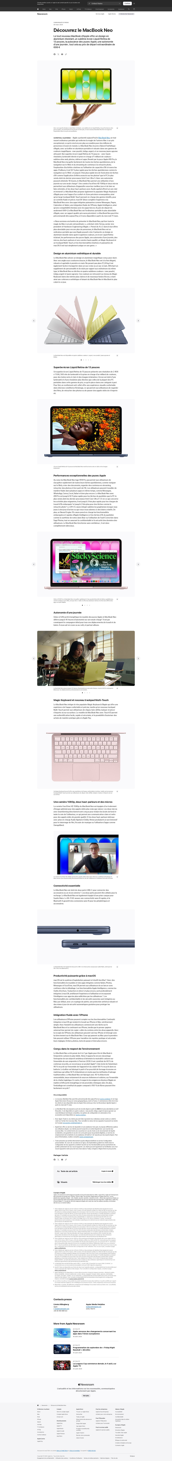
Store (38, 1411)
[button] (104, 3)
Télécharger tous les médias (101, 1182)
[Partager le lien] (66, 54)
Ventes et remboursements (91, 1458)
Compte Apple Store (62, 1414)
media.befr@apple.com (93, 1307)
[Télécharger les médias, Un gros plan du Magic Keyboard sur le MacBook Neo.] (117, 791)
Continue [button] (127, 3)
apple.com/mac (81, 1115)
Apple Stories (112, 14)
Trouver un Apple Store (82, 1411)
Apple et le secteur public (103, 1430)
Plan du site (114, 1458)
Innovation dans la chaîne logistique (122, 1420)
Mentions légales (104, 1458)
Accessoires (40, 1432)
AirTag (39, 1429)
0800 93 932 (92, 1450)
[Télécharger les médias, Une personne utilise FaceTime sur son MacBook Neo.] (117, 877)
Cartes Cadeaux (41, 1434)
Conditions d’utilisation (76, 1458)
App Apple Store (80, 1426)
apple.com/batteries (60, 1248)
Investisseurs (118, 1437)
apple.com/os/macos (60, 1270)
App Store (59, 1436)
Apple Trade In (80, 1433)
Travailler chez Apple (121, 1432)
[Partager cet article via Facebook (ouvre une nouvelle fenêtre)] (54, 54)
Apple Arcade (60, 1431)
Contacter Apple (119, 1445)
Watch (39, 1422)
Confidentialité (119, 1417)
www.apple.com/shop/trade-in (72, 1123)
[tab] (82, 605)
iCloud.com (60, 1417)
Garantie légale (119, 1435)
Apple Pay (40, 1441)
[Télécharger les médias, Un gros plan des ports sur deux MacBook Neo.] (117, 967)
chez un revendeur (75, 1450)
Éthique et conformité (121, 1440)
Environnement (119, 1414)
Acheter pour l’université (102, 1423)
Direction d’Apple (120, 1430)
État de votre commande (83, 1435)
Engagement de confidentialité (45, 1458)
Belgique (132, 1456)
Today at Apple (80, 1417)
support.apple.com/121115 (76, 1279)
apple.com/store (105, 1099)
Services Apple (100, 14)
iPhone (39, 1419)
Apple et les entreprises (102, 1411)
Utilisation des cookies (62, 1458)
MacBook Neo (104, 138)
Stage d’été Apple (81, 1423)
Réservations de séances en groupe (84, 1420)
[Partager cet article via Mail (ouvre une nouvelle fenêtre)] (62, 54)
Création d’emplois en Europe (123, 1443)
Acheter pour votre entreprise (104, 1414)
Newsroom (42, 14)
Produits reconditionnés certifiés (82, 1429)
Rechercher (127, 14)
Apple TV (59, 1426)
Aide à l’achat (80, 1438)
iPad (38, 1417)
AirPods (39, 1424)
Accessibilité (118, 1411)
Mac (38, 1414)
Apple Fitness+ (61, 1433)
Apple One (59, 1423)
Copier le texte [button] (106, 1171)
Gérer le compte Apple (63, 1411)
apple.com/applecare (86, 1137)
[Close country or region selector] (134, 3)
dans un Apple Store (62, 1450)
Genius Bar (79, 1414)
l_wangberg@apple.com (61, 1309)
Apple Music (60, 1428)
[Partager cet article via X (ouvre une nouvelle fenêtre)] (58, 54)
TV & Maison (40, 1427)
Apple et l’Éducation (101, 1421)
